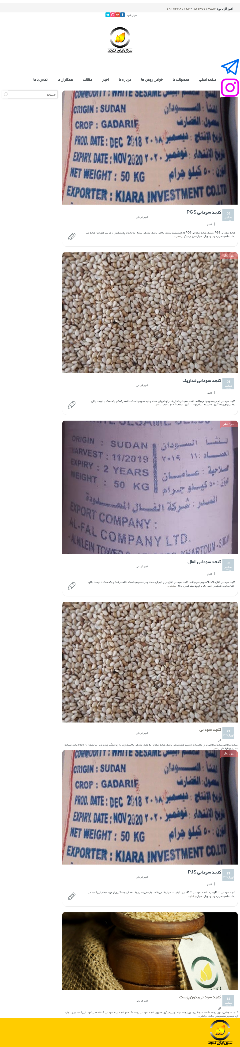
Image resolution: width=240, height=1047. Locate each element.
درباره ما (125, 79)
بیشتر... (179, 236)
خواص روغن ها (152, 79)
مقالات (87, 79)
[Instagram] (112, 14)
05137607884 (204, 8)
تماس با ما (40, 79)
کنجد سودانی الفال (204, 561)
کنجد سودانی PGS (204, 212)
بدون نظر (228, 255)
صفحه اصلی (207, 79)
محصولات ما (181, 79)
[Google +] (117, 14)
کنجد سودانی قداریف (202, 380)
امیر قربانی (142, 217)
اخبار (105, 79)
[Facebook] (122, 14)
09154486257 (178, 8)
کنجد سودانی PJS (204, 872)
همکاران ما (65, 79)
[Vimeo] (107, 14)
